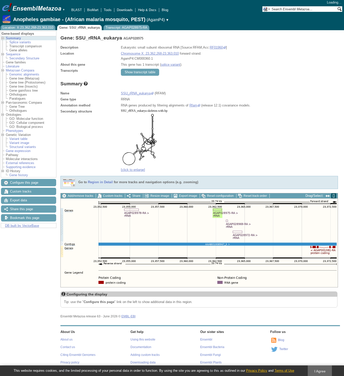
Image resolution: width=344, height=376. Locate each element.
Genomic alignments (24, 74)
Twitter (283, 349)
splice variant (170, 64)
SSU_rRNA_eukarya (136, 93)
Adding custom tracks (145, 354)
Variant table (18, 139)
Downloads (125, 10)
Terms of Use (284, 370)
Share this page (21, 209)
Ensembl (206, 339)
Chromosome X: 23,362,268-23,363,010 (150, 53)
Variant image (19, 143)
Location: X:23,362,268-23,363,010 (28, 27)
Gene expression (18, 151)
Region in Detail (100, 182)
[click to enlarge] (133, 170)
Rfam (193, 105)
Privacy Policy (256, 370)
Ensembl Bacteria (212, 347)
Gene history (18, 175)
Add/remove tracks (80, 196)
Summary (13, 38)
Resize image (159, 196)
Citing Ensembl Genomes (77, 354)
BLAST (76, 10)
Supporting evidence (21, 167)
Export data (18, 200)
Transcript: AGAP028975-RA (126, 27)
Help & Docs (147, 10)
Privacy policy (69, 362)
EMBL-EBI (128, 316)
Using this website (142, 339)
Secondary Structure (24, 58)
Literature (12, 66)
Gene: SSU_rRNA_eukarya (79, 27)
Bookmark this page (24, 218)
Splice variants (20, 42)
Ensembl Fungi (210, 354)
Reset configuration (220, 196)
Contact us (67, 347)
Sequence (13, 54)
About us (66, 339)
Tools (108, 10)
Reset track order (255, 196)
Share (136, 196)
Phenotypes (14, 131)
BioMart (92, 10)
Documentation (140, 347)
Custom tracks (20, 191)
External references (20, 163)
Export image (188, 196)
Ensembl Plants (211, 362)
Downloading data (143, 362)
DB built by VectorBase (22, 226)
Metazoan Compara (20, 70)
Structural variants (22, 147)
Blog (165, 10)
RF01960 (216, 47)
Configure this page (24, 182)
